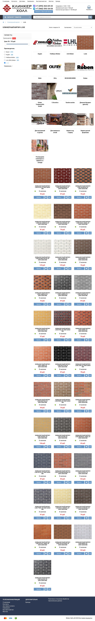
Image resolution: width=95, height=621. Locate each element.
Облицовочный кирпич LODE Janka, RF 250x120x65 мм (42, 365)
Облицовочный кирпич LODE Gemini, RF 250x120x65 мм (82, 330)
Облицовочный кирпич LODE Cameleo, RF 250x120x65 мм (42, 294)
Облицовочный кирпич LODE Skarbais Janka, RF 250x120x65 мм (82, 437)
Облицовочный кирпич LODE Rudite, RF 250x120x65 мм (82, 401)
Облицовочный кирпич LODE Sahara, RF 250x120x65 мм (42, 437)
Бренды (58, 1)
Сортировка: (68, 27)
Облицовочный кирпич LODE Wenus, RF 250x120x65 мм (82, 544)
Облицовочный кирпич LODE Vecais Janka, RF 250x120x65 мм (42, 544)
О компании (6, 1)
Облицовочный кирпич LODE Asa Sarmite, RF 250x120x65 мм (42, 223)
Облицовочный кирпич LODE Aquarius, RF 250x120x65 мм (82, 187)
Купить (39, 197)
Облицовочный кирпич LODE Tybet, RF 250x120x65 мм (42, 508)
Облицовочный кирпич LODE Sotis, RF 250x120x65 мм (42, 472)
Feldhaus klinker (12, 57)
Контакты (14, 1)
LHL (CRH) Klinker (12, 60)
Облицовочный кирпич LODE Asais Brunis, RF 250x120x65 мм (62, 223)
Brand (9, 52)
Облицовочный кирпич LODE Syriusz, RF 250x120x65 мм (82, 472)
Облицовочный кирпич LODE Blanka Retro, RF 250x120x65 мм (42, 259)
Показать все (8, 66)
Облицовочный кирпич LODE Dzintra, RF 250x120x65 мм (42, 330)
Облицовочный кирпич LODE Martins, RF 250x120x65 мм (42, 401)
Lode (14, 38)
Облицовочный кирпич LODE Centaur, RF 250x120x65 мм (82, 294)
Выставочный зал (41, 1)
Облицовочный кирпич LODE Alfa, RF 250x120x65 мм (42, 187)
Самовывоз (30, 1)
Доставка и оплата (8, 606)
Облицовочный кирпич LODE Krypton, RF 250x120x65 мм (62, 365)
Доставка (22, 1)
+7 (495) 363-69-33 (44, 6)
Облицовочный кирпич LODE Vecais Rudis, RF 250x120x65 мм (62, 544)
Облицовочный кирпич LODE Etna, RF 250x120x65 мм (62, 330)
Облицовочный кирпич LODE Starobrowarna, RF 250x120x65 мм (62, 472)
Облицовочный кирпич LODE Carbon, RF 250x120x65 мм (62, 294)
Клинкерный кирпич (13, 22)
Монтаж (51, 1)
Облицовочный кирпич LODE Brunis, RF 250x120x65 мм (82, 259)
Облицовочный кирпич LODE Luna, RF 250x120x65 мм (82, 365)
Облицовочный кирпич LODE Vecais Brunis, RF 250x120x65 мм (82, 508)
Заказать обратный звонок (43, 11)
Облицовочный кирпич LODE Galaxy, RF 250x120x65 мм (42, 579)
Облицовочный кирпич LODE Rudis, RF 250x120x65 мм (62, 401)
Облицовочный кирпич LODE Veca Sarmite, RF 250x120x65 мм (62, 508)
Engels (9, 54)
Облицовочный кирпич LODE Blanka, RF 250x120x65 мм (62, 259)
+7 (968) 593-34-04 (44, 9)
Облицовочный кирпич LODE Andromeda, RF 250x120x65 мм (62, 187)
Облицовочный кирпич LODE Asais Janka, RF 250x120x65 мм (82, 223)
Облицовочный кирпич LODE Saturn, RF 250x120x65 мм (62, 437)
